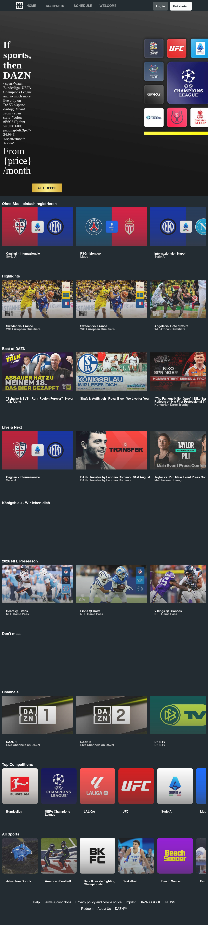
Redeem (87, 908)
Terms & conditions (57, 902)
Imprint (130, 902)
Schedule (83, 5)
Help (36, 902)
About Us (104, 908)
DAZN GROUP (150, 902)
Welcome (108, 5)
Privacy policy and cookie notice (98, 902)
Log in (160, 6)
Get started (180, 6)
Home (31, 5)
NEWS (170, 902)
